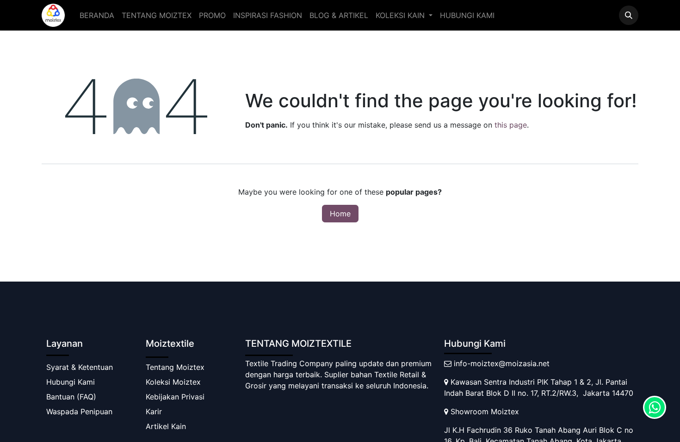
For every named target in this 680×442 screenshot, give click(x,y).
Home (340, 213)
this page (511, 124)
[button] (628, 15)
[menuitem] (97, 15)
